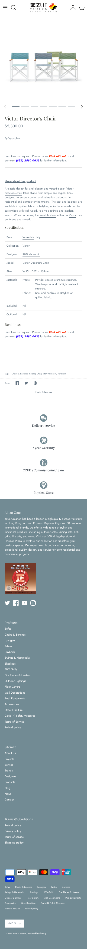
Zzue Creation (19, 933)
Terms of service (14, 837)
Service (9, 765)
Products (10, 782)
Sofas (8, 629)
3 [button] (34, 106)
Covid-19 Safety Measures (20, 716)
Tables (8, 646)
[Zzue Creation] (44, 7)
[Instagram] (33, 603)
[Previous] (5, 107)
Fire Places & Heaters (17, 675)
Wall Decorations (15, 693)
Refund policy (13, 727)
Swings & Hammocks (17, 658)
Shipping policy (14, 843)
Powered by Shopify (37, 933)
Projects (9, 759)
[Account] (72, 8)
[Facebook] (16, 603)
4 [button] (43, 106)
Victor (70, 189)
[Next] (82, 107)
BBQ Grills (11, 669)
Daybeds (10, 652)
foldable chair (47, 215)
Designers (10, 776)
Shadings (10, 664)
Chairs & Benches (20, 373)
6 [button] (62, 106)
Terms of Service (14, 722)
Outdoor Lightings (15, 681)
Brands (9, 770)
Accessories (12, 704)
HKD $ (12, 923)
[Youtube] (24, 603)
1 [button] (15, 106)
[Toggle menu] (5, 8)
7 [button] (71, 106)
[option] (43, 58)
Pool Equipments (15, 698)
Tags (7, 373)
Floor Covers (12, 687)
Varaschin (14, 138)
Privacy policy (13, 831)
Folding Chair (35, 373)
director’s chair (13, 193)
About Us (10, 753)
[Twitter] (7, 603)
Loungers (10, 640)
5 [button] (53, 106)
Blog (7, 788)
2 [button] (25, 106)
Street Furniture (14, 710)
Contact (9, 799)
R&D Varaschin (31, 254)
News (8, 794)
